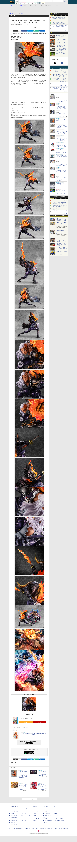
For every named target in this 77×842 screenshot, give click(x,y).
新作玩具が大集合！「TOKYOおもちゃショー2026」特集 (60, 216)
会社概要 (48, 828)
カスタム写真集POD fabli (59, 820)
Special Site (55, 32)
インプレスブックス (24, 820)
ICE (54, 806)
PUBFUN (55, 813)
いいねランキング (63, 68)
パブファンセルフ (58, 815)
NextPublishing (23, 822)
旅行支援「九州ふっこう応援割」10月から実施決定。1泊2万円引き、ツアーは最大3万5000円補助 (59, 211)
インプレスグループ (54, 828)
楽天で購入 (39, 722)
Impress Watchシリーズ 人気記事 (59, 196)
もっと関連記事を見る (28, 795)
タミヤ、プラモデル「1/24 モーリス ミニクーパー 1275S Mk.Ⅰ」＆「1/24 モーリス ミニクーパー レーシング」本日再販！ (61, 152)
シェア (25, 759)
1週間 (61, 15)
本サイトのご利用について (13, 828)
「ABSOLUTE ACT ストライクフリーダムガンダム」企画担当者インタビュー (61, 232)
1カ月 (65, 15)
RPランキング (54, 68)
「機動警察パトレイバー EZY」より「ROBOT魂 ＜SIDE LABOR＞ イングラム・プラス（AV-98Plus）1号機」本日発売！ (61, 186)
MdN (44, 817)
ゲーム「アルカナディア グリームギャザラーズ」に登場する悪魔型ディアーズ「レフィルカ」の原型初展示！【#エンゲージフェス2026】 (61, 128)
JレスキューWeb (47, 813)
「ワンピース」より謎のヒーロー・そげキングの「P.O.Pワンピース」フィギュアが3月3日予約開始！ (22, 787)
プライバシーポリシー (42, 828)
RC (39, 5)
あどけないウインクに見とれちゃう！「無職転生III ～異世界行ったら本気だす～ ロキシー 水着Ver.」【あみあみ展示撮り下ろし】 (61, 165)
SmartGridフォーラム (24, 808)
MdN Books (46, 818)
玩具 (46, 5)
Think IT (12, 808)
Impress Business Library (25, 811)
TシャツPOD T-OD (37, 811)
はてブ (31, 759)
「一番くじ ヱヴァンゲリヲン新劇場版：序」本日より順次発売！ (61, 156)
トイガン (35, 5)
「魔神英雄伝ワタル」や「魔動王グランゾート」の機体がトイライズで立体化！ (61, 253)
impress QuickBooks (58, 811)
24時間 (56, 15)
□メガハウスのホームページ (16, 765)
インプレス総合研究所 (14, 811)
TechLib (46, 823)
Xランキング (55, 66)
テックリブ (45, 822)
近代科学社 (34, 820)
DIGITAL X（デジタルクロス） (26, 815)
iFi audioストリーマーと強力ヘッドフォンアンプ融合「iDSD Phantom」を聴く (61, 36)
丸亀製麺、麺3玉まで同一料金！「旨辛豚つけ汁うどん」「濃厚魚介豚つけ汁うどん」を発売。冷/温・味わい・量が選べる (59, 206)
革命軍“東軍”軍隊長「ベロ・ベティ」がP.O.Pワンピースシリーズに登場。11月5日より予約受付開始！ (42, 787)
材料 (52, 5)
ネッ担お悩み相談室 (14, 817)
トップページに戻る (29, 799)
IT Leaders (12, 813)
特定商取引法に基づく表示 (63, 828)
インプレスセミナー (24, 813)
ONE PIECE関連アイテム (25, 718)
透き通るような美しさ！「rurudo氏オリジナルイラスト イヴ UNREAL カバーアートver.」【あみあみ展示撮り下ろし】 (61, 101)
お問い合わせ (21, 828)
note (37, 759)
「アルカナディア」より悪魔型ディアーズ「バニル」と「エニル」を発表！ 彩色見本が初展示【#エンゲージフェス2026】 (61, 133)
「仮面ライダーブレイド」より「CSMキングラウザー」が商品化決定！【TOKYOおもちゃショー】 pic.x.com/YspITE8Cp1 (59, 71)
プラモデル (25, 5)
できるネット (13, 822)
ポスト (16, 759)
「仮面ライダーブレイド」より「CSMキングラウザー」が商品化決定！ (61, 244)
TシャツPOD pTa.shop (59, 818)
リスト (20, 759)
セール (56, 5)
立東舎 (35, 813)
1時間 (52, 15)
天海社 (56, 808)
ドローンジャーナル (14, 815)
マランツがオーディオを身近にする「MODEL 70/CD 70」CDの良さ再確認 (61, 49)
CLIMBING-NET (36, 818)
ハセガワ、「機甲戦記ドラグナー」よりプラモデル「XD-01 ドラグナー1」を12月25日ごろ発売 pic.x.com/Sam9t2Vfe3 (59, 88)
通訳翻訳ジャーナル (48, 811)
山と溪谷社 (34, 815)
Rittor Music (35, 806)
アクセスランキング (56, 13)
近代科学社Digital (37, 822)
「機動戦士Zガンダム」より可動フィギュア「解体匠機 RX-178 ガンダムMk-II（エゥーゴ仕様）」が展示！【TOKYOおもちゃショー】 (59, 29)
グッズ (42, 5)
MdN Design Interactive (48, 820)
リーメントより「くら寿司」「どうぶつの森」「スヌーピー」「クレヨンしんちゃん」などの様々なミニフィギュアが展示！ (61, 250)
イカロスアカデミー (48, 815)
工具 (49, 5)
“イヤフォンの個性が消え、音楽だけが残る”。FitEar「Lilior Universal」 (61, 45)
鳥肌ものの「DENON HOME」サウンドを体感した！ (61, 53)
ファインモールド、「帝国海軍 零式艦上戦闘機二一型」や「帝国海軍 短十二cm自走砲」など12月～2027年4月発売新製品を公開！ (59, 26)
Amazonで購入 (26, 722)
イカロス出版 (45, 806)
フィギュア (30, 5)
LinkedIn (43, 759)
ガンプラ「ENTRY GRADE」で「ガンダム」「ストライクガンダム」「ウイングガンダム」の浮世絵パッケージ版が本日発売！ (61, 146)
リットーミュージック (37, 808)
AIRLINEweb (47, 808)
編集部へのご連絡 (35, 828)
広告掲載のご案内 (27, 828)
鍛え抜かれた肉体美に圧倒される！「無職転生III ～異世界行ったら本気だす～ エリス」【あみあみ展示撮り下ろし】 (61, 180)
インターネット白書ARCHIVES (16, 824)
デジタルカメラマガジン (14, 820)
